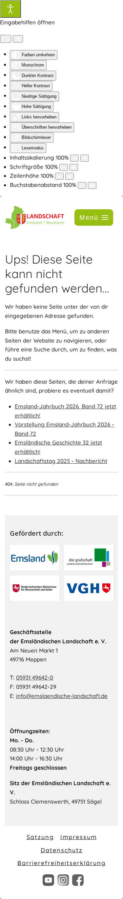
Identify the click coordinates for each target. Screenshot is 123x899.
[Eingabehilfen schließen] (18, 38)
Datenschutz (62, 850)
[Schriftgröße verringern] (63, 167)
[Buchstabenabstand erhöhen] (92, 185)
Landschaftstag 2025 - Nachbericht (61, 460)
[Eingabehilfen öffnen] (10, 9)
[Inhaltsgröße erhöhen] (84, 158)
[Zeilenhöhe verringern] (59, 176)
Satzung (40, 837)
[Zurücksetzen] (5, 39)
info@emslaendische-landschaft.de (62, 695)
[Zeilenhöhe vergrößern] (69, 176)
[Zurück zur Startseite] (34, 217)
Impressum (78, 837)
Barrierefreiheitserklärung (61, 863)
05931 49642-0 (34, 677)
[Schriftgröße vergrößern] (74, 167)
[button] (93, 217)
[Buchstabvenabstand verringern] (82, 185)
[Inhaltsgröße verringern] (74, 158)
